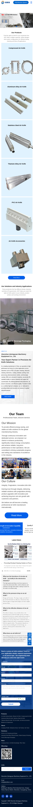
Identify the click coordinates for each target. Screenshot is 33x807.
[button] (13, 26)
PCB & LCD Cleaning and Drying (9, 733)
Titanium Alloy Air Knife (6, 720)
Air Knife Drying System (7, 716)
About (3, 725)
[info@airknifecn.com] (30, 639)
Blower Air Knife (17, 716)
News (3, 740)
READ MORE (7, 396)
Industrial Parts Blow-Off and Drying (9, 735)
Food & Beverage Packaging (8, 737)
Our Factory (21, 728)
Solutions (4, 731)
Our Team (27, 728)
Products (4, 714)
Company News (5, 743)
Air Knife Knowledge (14, 743)
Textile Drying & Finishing (25, 735)
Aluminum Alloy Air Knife (7, 718)
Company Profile (5, 728)
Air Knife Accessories (25, 720)
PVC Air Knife (16, 720)
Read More (16, 277)
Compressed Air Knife (26, 716)
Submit (10, 704)
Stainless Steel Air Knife (19, 718)
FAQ (21, 743)
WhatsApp (4, 746)
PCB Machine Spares (21, 2)
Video (23, 743)
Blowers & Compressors (7, 722)
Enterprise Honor (14, 728)
